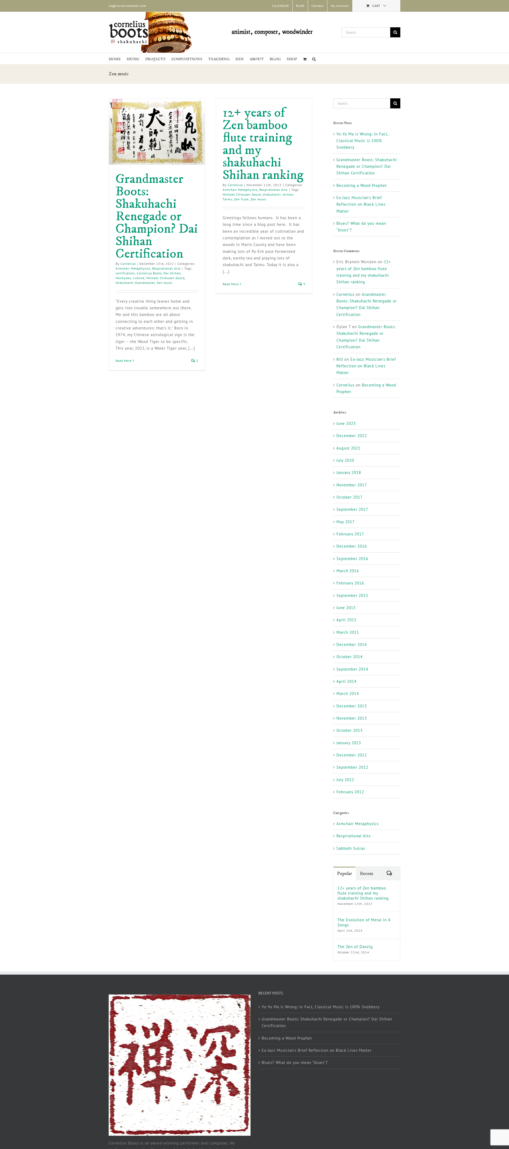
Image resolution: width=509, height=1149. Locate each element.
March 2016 (347, 570)
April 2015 (346, 619)
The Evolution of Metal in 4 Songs (363, 922)
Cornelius (128, 264)
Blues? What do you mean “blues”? (295, 1062)
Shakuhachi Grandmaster (135, 283)
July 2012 (345, 779)
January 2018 (348, 472)
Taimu (227, 199)
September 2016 (352, 558)
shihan (288, 194)
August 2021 (348, 448)
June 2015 (346, 607)
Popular (344, 874)
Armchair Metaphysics (133, 268)
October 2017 (349, 497)
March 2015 (347, 632)
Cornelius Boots (149, 273)
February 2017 (350, 533)
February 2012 (350, 791)
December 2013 (351, 705)
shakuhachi (272, 194)
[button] (314, 58)
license (138, 278)
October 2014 (349, 656)
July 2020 (345, 460)
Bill (339, 359)
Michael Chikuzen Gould (165, 278)
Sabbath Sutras (350, 848)
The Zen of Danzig (355, 946)
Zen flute (241, 199)
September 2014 (352, 669)
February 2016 (350, 582)
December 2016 (351, 546)
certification (125, 273)
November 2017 (351, 484)
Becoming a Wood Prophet (361, 185)
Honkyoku (123, 278)
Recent (367, 874)
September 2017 (352, 509)
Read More (124, 361)
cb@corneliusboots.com (127, 6)
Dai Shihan (172, 273)
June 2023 (346, 423)
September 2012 (352, 767)
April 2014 (346, 681)
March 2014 (347, 693)
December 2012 (351, 755)
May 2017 (345, 521)
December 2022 (351, 435)
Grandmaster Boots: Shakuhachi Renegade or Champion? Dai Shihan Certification (157, 216)
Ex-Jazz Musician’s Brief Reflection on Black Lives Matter (360, 204)
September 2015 (352, 595)
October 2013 (349, 730)
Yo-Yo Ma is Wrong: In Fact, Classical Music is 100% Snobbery (362, 140)
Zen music (165, 283)
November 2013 (351, 718)
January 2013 (348, 742)
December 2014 (351, 644)
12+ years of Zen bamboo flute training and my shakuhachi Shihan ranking (263, 143)
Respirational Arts (166, 268)
